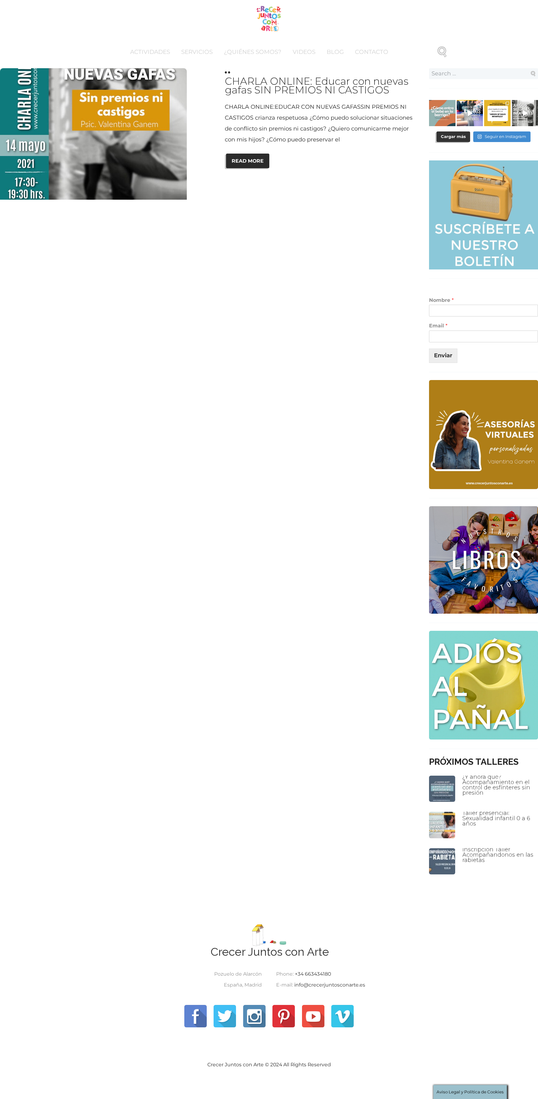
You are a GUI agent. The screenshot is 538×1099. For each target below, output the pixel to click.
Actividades (150, 51)
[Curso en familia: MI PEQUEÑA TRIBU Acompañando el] (470, 113)
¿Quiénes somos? (252, 51)
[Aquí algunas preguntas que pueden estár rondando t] (497, 113)
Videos (304, 51)
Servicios (197, 51)
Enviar (443, 355)
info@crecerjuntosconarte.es (329, 985)
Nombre (441, 300)
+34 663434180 (313, 974)
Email (438, 326)
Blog (335, 51)
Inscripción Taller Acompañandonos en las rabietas (497, 855)
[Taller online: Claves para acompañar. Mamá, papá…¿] (442, 113)
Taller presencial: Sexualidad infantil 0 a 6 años (496, 818)
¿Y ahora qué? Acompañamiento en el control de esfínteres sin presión (496, 784)
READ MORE (248, 161)
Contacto (371, 51)
